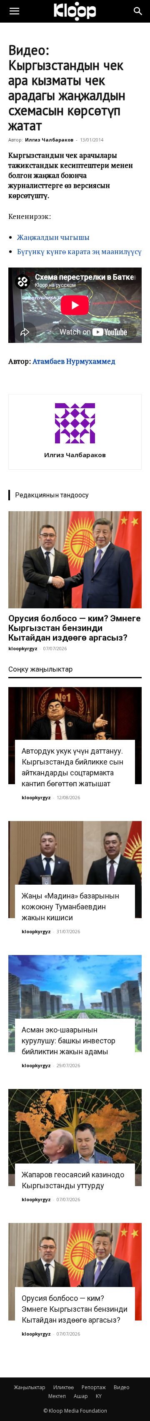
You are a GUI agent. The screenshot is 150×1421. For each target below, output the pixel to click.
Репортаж (94, 1387)
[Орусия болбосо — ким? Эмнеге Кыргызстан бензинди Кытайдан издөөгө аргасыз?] (75, 559)
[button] (14, 11)
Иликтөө (63, 1387)
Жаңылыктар (29, 1387)
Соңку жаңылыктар (40, 669)
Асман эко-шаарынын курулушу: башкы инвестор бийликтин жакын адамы (68, 1040)
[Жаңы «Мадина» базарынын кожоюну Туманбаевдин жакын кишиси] (75, 869)
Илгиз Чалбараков (49, 139)
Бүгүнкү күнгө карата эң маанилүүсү (79, 251)
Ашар (81, 1396)
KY (99, 1396)
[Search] (138, 11)
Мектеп (57, 1396)
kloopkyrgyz (23, 648)
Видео (122, 1387)
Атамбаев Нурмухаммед (73, 361)
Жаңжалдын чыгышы (53, 237)
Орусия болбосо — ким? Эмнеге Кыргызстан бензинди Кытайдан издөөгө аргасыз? (74, 628)
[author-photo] (75, 443)
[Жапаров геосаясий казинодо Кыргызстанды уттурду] (75, 1137)
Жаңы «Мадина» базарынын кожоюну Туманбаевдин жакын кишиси (70, 906)
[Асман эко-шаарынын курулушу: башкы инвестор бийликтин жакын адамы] (75, 1003)
